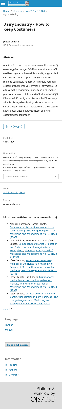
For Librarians (12, 374)
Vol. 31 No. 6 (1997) (35, 10)
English (9, 324)
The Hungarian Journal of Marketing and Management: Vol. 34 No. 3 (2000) (33, 234)
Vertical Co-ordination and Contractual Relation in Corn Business (32, 295)
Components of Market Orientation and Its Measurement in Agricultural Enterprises (33, 247)
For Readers (11, 364)
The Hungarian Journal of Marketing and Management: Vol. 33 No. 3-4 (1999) (34, 254)
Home (6, 10)
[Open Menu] (3, 3)
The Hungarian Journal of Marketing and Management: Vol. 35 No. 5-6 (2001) (34, 300)
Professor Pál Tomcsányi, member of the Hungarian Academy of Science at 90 (31, 264)
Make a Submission (17, 344)
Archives (18, 10)
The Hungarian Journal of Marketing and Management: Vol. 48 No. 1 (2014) (33, 270)
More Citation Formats (17, 176)
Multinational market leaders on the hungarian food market (32, 280)
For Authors (11, 369)
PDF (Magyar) (15, 126)
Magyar (9, 329)
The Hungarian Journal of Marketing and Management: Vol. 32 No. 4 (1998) (33, 287)
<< (4, 309)
